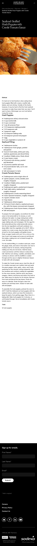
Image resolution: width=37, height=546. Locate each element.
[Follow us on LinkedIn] (15, 520)
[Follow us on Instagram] (4, 520)
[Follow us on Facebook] (9, 520)
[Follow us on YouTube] (20, 520)
